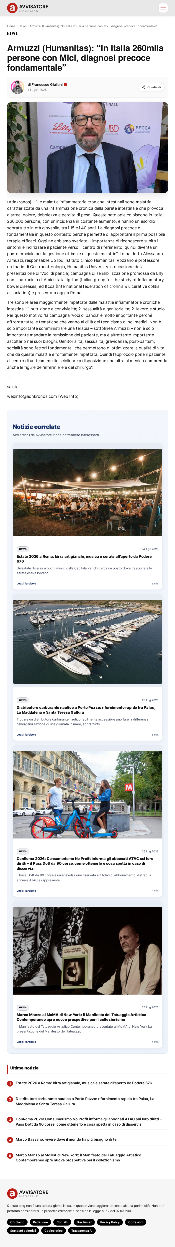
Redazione (40, 1222)
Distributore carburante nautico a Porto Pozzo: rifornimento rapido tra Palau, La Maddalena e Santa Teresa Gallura (86, 710)
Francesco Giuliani (47, 84)
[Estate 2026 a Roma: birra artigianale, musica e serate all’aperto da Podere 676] (87, 493)
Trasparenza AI (82, 1230)
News (22, 26)
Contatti (62, 1222)
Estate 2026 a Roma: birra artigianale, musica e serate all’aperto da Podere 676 (84, 558)
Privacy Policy (110, 1222)
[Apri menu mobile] (163, 8)
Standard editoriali (23, 1230)
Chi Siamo (17, 1222)
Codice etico (53, 1230)
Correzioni (135, 1222)
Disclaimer (84, 1222)
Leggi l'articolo (26, 583)
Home (11, 26)
